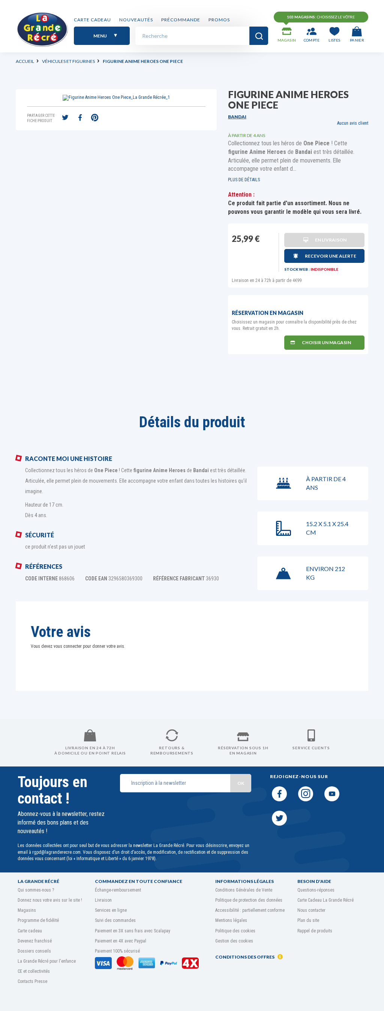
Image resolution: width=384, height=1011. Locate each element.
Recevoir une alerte (330, 256)
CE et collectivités (34, 971)
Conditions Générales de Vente (243, 890)
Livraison (103, 900)
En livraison (330, 240)
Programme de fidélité (38, 920)
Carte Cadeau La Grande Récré (325, 900)
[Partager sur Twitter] (65, 118)
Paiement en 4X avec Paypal (120, 941)
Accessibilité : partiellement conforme (250, 910)
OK (240, 783)
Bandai (237, 116)
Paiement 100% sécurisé (117, 951)
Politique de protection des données (248, 900)
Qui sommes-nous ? (36, 890)
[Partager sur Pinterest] (94, 118)
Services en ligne (111, 910)
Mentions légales (231, 920)
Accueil (25, 61)
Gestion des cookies (234, 941)
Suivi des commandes (115, 920)
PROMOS (219, 19)
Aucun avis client (352, 123)
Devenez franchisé (35, 941)
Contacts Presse (32, 981)
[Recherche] (258, 36)
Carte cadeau (92, 19)
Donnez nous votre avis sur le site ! (50, 900)
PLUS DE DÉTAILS (244, 179)
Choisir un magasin (326, 342)
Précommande (180, 19)
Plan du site (308, 920)
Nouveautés (136, 19)
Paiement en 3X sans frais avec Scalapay (132, 930)
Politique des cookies (235, 930)
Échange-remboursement (118, 890)
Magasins (27, 910)
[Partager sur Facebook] (79, 118)
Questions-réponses (315, 890)
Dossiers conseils (34, 951)
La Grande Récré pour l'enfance (47, 961)
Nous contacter (311, 910)
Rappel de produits (314, 930)
